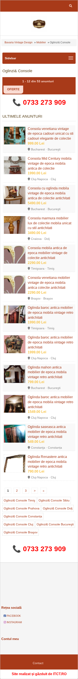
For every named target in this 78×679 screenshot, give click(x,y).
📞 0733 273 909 (39, 102)
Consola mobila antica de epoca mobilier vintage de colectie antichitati (47, 253)
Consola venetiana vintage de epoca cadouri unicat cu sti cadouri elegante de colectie (50, 133)
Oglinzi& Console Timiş (19, 500)
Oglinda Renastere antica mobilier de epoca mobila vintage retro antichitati (47, 461)
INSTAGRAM (14, 622)
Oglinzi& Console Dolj (57, 508)
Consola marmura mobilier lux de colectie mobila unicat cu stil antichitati (49, 223)
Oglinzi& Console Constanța (23, 516)
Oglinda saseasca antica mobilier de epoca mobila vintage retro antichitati (47, 432)
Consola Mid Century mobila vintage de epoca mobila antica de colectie (50, 163)
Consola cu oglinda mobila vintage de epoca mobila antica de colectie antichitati (49, 193)
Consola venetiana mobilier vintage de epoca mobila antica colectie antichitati (49, 282)
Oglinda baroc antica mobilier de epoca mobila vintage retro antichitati (50, 312)
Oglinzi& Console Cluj (18, 524)
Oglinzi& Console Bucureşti (55, 524)
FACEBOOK (13, 615)
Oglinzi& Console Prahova (21, 508)
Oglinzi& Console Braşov (20, 532)
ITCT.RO (60, 674)
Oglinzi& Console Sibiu (54, 500)
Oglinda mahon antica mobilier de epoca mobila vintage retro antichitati (47, 372)
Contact (38, 663)
